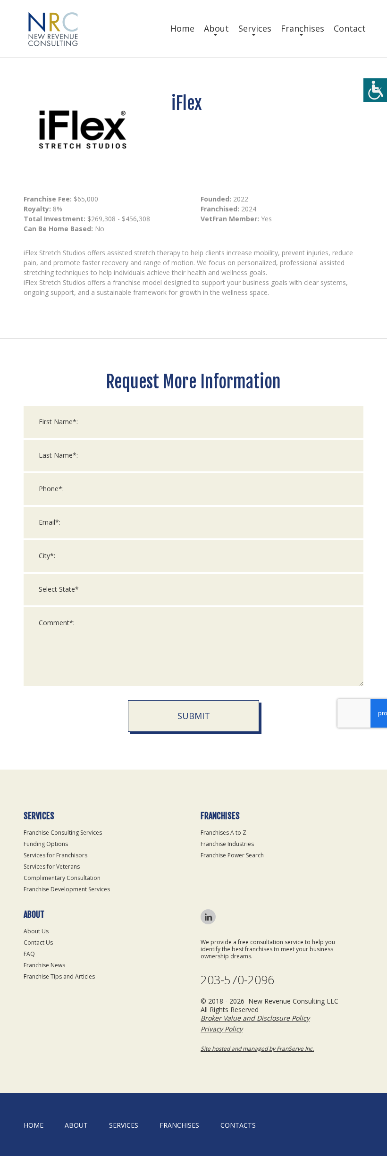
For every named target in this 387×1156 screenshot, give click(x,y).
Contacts (238, 1125)
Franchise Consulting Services (63, 833)
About (216, 28)
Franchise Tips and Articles (59, 976)
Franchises (302, 28)
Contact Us (38, 942)
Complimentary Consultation (62, 878)
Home (182, 28)
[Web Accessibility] (375, 90)
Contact (350, 28)
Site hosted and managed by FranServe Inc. (257, 1049)
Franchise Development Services (67, 889)
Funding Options (46, 844)
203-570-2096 (237, 980)
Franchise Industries (227, 844)
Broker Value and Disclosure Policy (255, 1018)
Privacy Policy (222, 1028)
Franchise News (44, 965)
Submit (193, 715)
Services (254, 28)
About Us (36, 931)
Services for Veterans (52, 867)
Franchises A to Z (223, 833)
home (33, 1125)
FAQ (29, 954)
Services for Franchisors (55, 855)
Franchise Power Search (232, 855)
